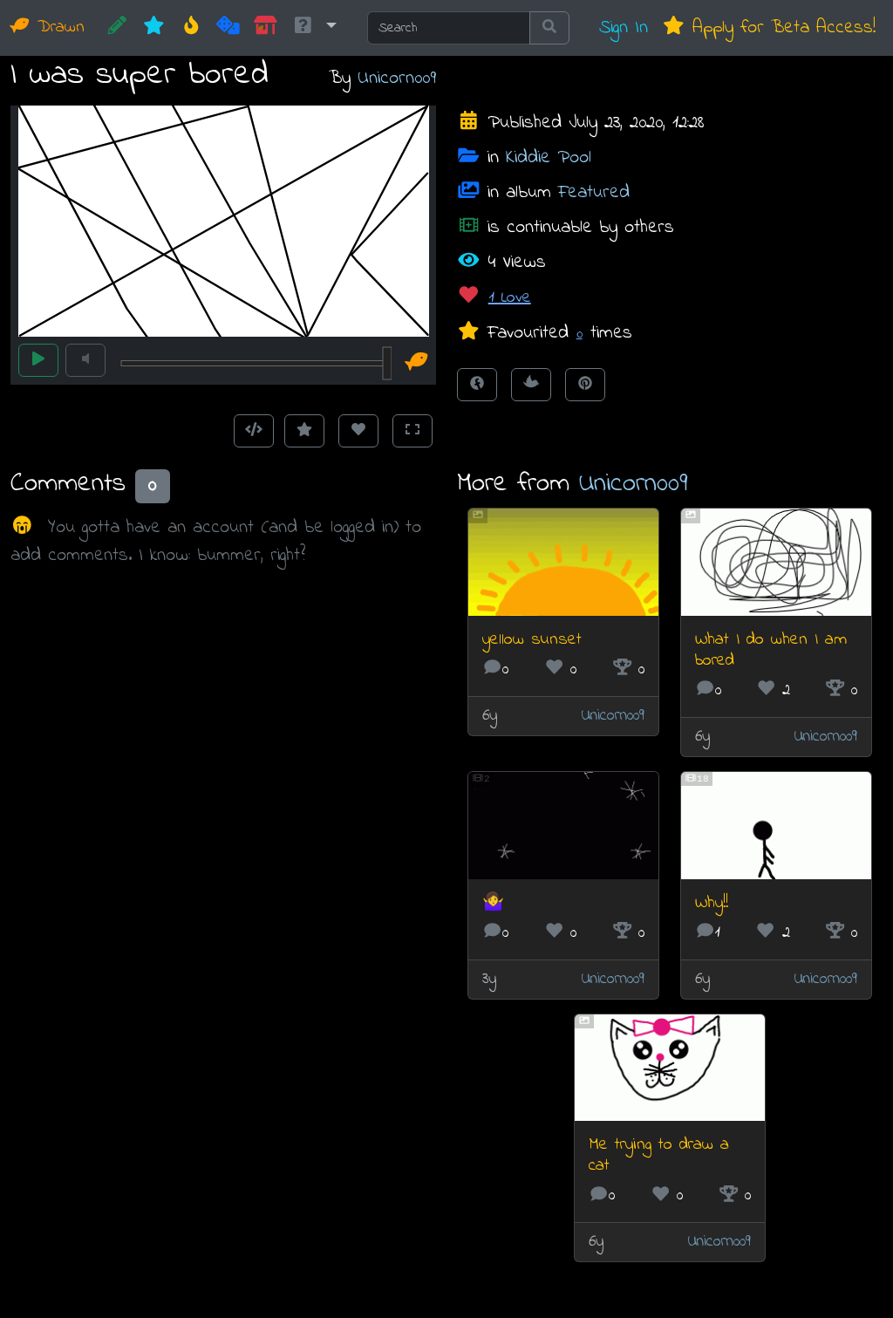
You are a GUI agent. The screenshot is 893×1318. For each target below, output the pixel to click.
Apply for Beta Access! (780, 27)
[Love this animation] (358, 430)
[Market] (265, 28)
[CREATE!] (117, 28)
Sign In (623, 27)
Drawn (58, 27)
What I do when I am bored (771, 650)
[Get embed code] (254, 430)
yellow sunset (532, 639)
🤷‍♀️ (493, 903)
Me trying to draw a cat (659, 1155)
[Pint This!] (585, 384)
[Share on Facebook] (477, 384)
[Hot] (191, 28)
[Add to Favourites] (304, 430)
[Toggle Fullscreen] (412, 430)
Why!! (711, 903)
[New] (154, 28)
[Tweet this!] (531, 384)
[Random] (228, 28)
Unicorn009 (397, 78)
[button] (314, 28)
